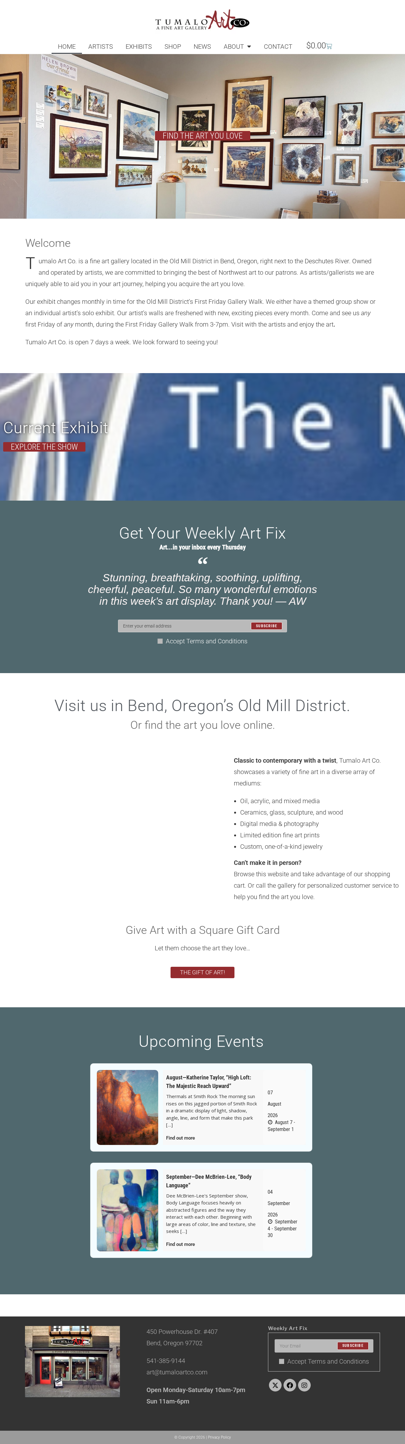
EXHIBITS (139, 46)
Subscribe (353, 1346)
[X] (275, 1385)
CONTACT (278, 46)
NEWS (202, 46)
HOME (67, 46)
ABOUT (234, 46)
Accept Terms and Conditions (206, 641)
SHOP (173, 46)
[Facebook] (290, 1385)
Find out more (180, 1138)
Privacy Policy (219, 1437)
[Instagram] (304, 1385)
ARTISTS (100, 46)
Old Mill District (167, 301)
